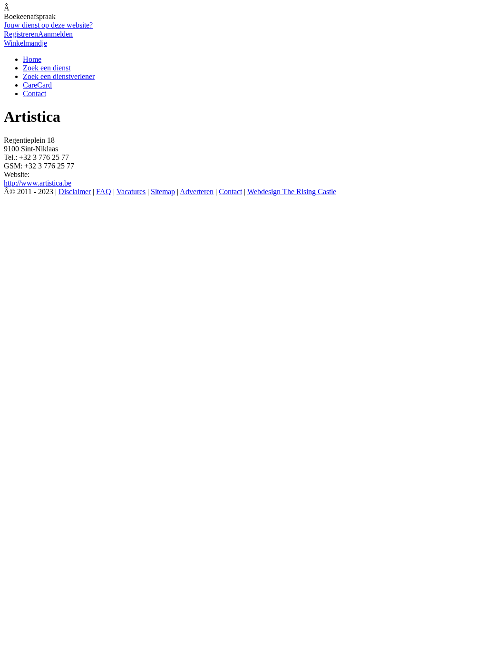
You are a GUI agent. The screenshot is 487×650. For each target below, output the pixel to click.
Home (32, 59)
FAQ (103, 191)
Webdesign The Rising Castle (291, 191)
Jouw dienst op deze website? (48, 25)
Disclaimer (74, 191)
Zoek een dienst (46, 68)
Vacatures (131, 191)
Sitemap (163, 191)
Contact (34, 93)
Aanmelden (55, 34)
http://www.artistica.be (37, 183)
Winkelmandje (25, 43)
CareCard (37, 85)
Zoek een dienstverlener (59, 76)
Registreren (21, 34)
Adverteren (197, 191)
